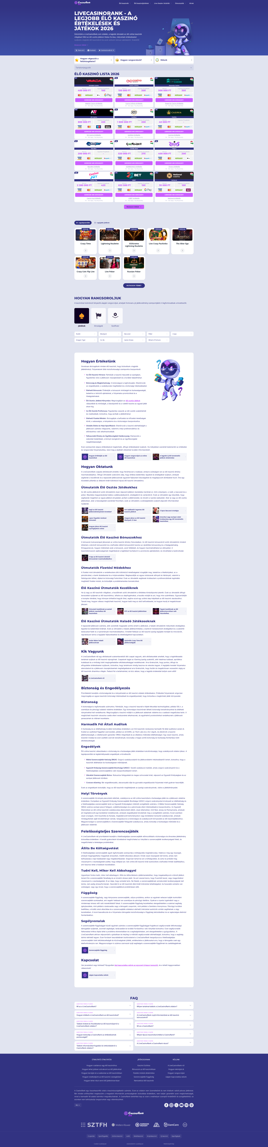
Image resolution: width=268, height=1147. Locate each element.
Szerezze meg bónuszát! (93, 100)
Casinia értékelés (174, 135)
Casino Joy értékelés (94, 198)
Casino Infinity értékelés (133, 103)
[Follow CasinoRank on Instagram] (171, 1105)
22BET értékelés (134, 198)
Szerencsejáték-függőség (144, 1077)
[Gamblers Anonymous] (156, 1125)
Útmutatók (179, 3)
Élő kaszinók (124, 3)
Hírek (191, 3)
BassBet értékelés (94, 167)
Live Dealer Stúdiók (162, 3)
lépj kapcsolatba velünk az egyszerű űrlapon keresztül (136, 965)
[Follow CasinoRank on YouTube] (181, 1105)
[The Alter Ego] (182, 241)
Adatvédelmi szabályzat (135, 1144)
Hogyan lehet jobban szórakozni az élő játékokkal (101, 1069)
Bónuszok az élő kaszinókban (144, 1069)
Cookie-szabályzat (100, 1144)
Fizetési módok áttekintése (143, 1073)
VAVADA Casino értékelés (93, 103)
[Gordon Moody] (142, 1125)
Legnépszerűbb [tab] (84, 223)
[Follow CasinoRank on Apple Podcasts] (191, 1105)
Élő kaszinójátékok (141, 3)
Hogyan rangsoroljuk (176, 1073)
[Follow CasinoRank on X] (176, 1105)
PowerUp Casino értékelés (174, 103)
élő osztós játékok (133, 401)
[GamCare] (171, 1125)
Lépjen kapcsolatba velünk (176, 1077)
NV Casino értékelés (94, 135)
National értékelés (174, 198)
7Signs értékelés (174, 167)
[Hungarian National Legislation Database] (121, 1125)
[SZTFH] (94, 1125)
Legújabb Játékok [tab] (103, 223)
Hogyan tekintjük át (176, 1069)
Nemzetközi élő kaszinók (144, 1080)
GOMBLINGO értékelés (134, 167)
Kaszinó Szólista (143, 1065)
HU (77, 1105)
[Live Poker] (110, 268)
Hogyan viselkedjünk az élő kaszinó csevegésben (101, 1077)
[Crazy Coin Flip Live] (85, 268)
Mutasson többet (133, 207)
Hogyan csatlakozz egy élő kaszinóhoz (102, 1065)
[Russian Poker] (134, 268)
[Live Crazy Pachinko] (158, 241)
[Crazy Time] (85, 241)
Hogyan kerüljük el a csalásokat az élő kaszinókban (101, 1073)
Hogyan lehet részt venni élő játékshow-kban (102, 1080)
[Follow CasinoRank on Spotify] (186, 1105)
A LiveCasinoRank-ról (176, 1065)
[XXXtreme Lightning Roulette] (134, 241)
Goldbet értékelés (134, 135)
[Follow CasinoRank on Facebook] (166, 1105)
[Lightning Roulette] (110, 241)
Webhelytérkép (169, 1144)
